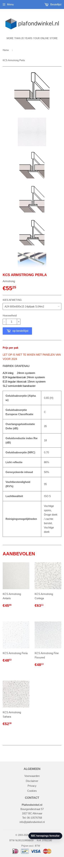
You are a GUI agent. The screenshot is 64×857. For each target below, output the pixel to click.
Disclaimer (32, 780)
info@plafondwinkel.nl (32, 821)
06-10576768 (34, 817)
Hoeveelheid (10, 315)
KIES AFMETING (12, 299)
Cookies (32, 790)
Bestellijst (55, 4)
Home (6, 50)
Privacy (32, 785)
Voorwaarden (32, 775)
